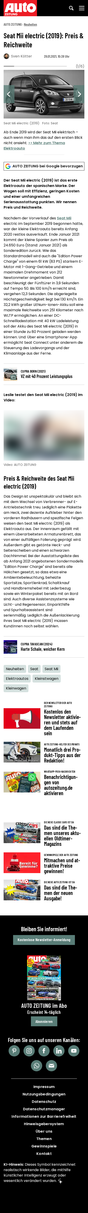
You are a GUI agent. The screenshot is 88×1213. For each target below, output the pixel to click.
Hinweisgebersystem (44, 1124)
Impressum (44, 1086)
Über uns (44, 1131)
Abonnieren (44, 1021)
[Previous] (9, 94)
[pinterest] (14, 1050)
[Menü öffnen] (81, 8)
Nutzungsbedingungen (44, 1094)
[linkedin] (59, 1050)
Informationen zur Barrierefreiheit (44, 1116)
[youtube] (73, 1050)
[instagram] (29, 1050)
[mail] (51, 1065)
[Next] (79, 94)
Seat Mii (64, 218)
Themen (44, 1138)
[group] (44, 111)
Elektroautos (17, 678)
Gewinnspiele (44, 1146)
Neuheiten (30, 24)
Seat (34, 668)
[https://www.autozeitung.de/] (20, 8)
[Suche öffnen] (71, 8)
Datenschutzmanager (44, 1109)
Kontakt (44, 1153)
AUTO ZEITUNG (13, 24)
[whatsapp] (36, 1065)
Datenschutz (44, 1101)
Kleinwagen (16, 688)
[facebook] (44, 1050)
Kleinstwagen (46, 678)
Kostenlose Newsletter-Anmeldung (44, 939)
